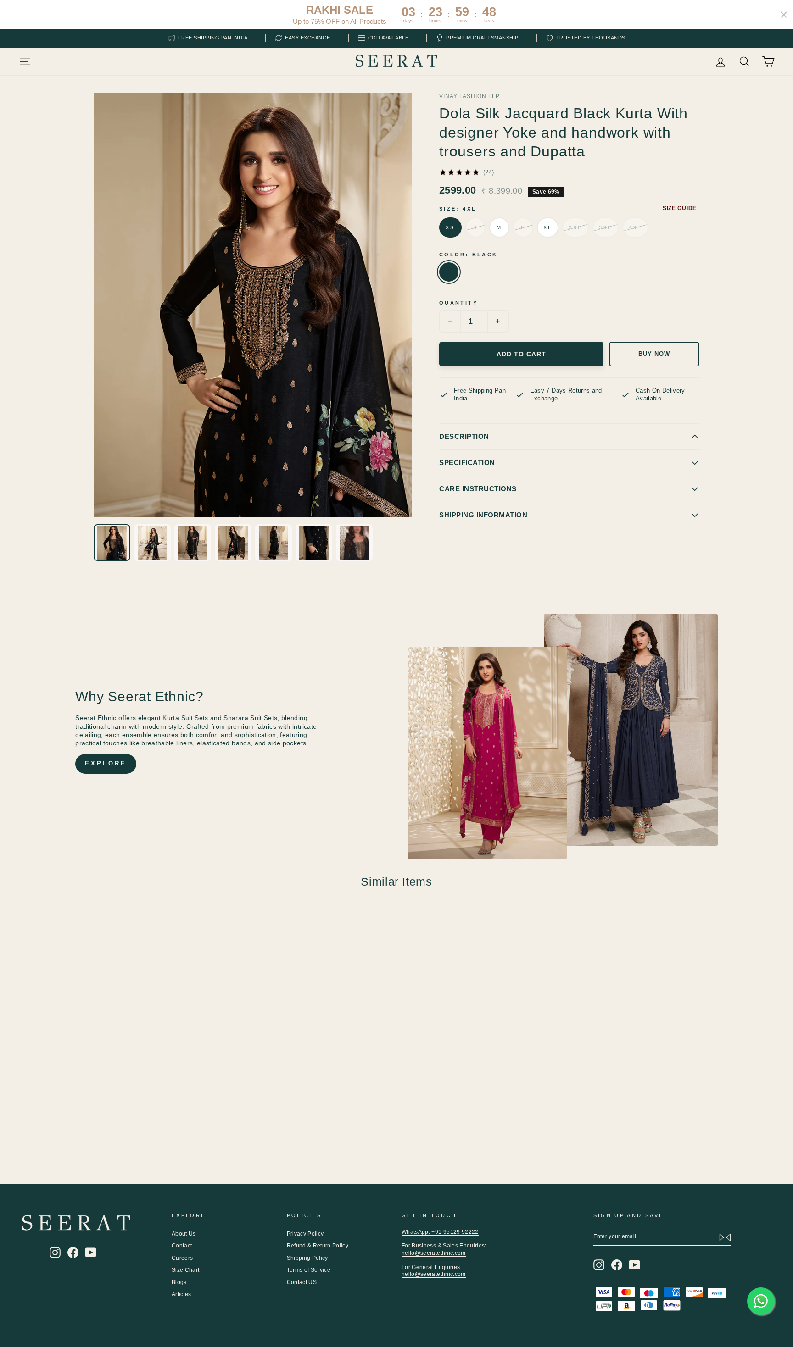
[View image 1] (112, 542)
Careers (182, 1258)
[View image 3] (192, 542)
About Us (184, 1234)
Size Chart (186, 1270)
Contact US (302, 1282)
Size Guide (680, 208)
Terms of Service (309, 1270)
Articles (181, 1294)
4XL (635, 227)
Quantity (458, 302)
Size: (457, 208)
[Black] (448, 272)
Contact (182, 1245)
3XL (605, 227)
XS (450, 227)
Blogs (179, 1282)
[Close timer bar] (783, 14)
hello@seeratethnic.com (434, 1253)
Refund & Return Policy (318, 1245)
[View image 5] (273, 542)
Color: (468, 254)
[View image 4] (233, 542)
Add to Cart (521, 354)
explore (105, 763)
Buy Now (654, 354)
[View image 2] (152, 542)
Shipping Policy (307, 1258)
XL (548, 227)
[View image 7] (354, 542)
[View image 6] (314, 542)
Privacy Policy (305, 1234)
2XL (575, 227)
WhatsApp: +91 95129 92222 (440, 1232)
